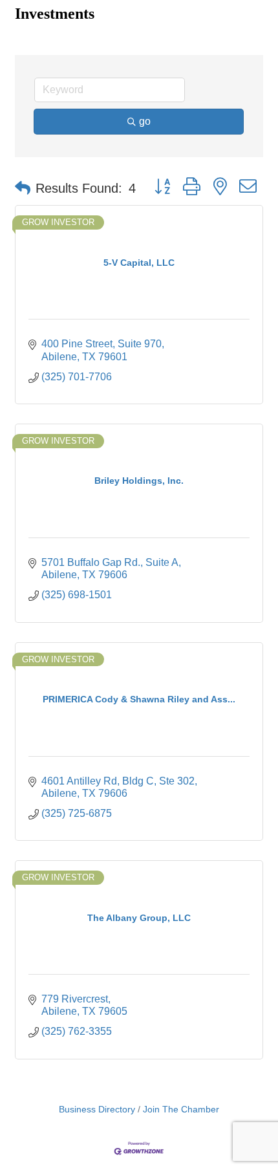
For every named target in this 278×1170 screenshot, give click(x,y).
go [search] (145, 121)
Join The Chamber (181, 1109)
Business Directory (97, 1109)
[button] (22, 188)
